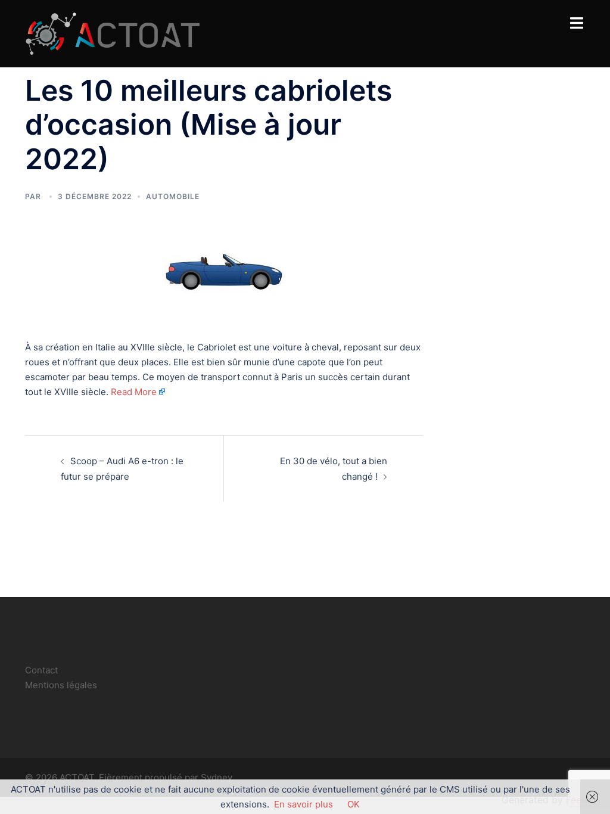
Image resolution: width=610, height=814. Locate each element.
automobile (173, 196)
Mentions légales (61, 685)
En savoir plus (303, 804)
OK (353, 804)
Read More (134, 391)
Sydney (216, 777)
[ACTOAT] (112, 32)
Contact (41, 670)
